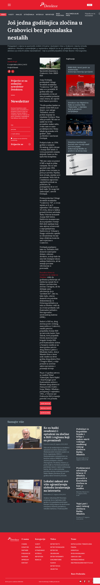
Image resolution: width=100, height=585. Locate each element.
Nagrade (24, 556)
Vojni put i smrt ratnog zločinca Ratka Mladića (82, 508)
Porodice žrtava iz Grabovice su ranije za (49, 274)
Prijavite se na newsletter (90, 15)
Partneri (24, 550)
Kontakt (24, 563)
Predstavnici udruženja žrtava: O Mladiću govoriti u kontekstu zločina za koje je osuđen (83, 478)
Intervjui (40, 14)
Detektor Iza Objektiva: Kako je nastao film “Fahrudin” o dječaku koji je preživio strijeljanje (78, 106)
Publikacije (25, 553)
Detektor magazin (57, 547)
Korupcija (75, 550)
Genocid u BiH (76, 556)
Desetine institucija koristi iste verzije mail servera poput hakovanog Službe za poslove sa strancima (78, 146)
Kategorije (40, 539)
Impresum (25, 560)
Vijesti (11, 14)
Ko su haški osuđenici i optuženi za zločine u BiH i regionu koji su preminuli (57, 434)
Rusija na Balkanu (78, 553)
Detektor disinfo (56, 556)
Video (89, 4)
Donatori (25, 547)
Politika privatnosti (54, 581)
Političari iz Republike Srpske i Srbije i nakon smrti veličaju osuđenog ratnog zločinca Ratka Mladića (82, 442)
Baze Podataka (78, 574)
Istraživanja (29, 14)
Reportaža (39, 556)
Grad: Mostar (45, 403)
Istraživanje (40, 550)
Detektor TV (55, 544)
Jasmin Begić (12, 62)
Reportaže (50, 14)
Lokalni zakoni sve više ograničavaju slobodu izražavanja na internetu (57, 485)
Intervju (38, 553)
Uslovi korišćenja (43, 581)
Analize (19, 14)
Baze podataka (60, 14)
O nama (25, 539)
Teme (73, 539)
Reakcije (38, 560)
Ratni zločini (45, 413)
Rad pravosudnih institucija (82, 563)
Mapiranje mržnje (77, 560)
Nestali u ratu (46, 408)
